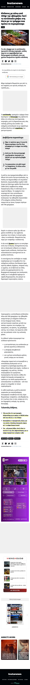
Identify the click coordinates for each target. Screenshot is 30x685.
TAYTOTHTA (4, 679)
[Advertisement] (15, 101)
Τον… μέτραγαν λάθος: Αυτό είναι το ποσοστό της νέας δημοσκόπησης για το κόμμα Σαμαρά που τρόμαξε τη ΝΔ (15, 430)
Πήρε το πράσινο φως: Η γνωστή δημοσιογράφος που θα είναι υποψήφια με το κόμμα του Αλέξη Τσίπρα (15, 145)
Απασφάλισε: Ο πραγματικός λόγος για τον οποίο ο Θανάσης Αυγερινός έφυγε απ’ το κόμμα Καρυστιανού (15, 423)
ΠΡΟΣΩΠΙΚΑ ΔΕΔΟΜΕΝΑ (12, 679)
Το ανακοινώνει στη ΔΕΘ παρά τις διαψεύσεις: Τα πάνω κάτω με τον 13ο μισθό (14, 166)
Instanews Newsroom (6, 64)
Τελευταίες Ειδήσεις (9, 407)
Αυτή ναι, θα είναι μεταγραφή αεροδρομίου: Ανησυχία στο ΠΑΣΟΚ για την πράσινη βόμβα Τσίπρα (14, 156)
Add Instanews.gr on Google (16, 76)
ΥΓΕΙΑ (3, 27)
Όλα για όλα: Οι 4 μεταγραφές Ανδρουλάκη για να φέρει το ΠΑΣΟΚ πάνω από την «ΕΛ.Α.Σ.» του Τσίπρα (15, 415)
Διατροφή (4, 438)
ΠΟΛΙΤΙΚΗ (3, 7)
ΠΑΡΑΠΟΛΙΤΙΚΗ (10, 7)
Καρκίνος (17, 438)
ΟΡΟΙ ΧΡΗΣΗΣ (20, 679)
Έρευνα (11, 438)
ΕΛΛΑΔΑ (24, 7)
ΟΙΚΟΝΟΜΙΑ (18, 7)
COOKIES (26, 679)
